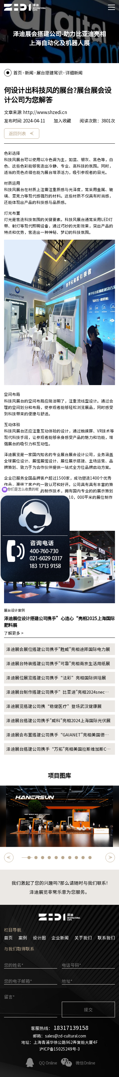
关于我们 (83, 937)
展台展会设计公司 (77, 454)
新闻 (29, 72)
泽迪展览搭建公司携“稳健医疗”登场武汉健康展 (54, 706)
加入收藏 (62, 120)
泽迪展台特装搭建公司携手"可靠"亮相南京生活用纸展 (58, 663)
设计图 (39, 937)
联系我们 (106, 937)
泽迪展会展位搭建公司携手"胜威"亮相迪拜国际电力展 (58, 649)
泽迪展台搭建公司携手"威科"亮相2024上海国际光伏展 (58, 720)
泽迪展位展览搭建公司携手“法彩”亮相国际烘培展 (56, 677)
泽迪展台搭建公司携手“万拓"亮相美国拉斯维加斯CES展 (58, 750)
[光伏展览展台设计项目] (59, 816)
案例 (22, 937)
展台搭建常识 (49, 72)
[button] (9, 857)
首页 (17, 72)
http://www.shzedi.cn (45, 112)
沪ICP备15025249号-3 (59, 1049)
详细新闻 (74, 72)
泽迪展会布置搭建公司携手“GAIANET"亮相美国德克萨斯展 (57, 735)
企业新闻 (60, 937)
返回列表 (17, 133)
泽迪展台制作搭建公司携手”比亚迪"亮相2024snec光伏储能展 (57, 693)
